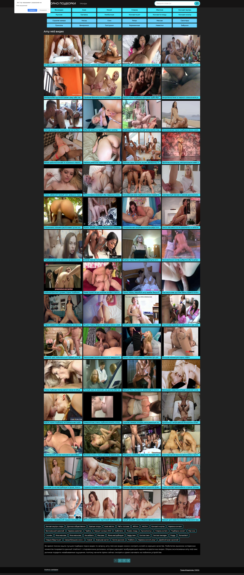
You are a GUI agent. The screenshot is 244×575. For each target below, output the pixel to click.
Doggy (172, 535)
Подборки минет (178, 531)
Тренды (83, 4)
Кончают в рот (134, 15)
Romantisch (183, 535)
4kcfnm (145, 526)
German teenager (160, 535)
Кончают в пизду (159, 15)
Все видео (59, 10)
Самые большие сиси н (74, 540)
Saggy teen (131, 535)
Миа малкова (61, 535)
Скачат (89, 540)
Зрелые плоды (95, 526)
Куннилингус (146, 531)
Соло (109, 21)
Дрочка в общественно (76, 526)
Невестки (160, 25)
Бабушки (185, 25)
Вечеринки (84, 25)
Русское (59, 15)
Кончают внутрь (184, 10)
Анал (84, 10)
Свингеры (185, 21)
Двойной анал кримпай (169, 540)
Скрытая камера (59, 21)
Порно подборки (61, 3)
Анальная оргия (102, 540)
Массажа (100, 535)
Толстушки (109, 25)
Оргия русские (118, 540)
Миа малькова (75, 535)
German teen (144, 535)
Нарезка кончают (175, 526)
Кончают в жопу (185, 15)
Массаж (160, 21)
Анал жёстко (109, 526)
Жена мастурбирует (116, 535)
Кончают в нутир (158, 526)
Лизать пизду (132, 531)
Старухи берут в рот (53, 540)
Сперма (134, 10)
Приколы (59, 25)
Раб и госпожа (123, 526)
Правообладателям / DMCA (189, 570)
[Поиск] (197, 3)
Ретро (134, 21)
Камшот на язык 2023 (102, 531)
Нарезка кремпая (75, 531)
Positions (131, 540)
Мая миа (191, 531)
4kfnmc (136, 526)
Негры (84, 21)
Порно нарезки (51, 570)
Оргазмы (84, 15)
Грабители (119, 531)
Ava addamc (89, 535)
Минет (109, 10)
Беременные (134, 25)
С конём (49, 535)
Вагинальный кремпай (55, 531)
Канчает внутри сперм (55, 526)
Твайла (88, 531)
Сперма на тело (161, 531)
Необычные (109, 15)
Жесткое (159, 10)
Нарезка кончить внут (147, 540)
